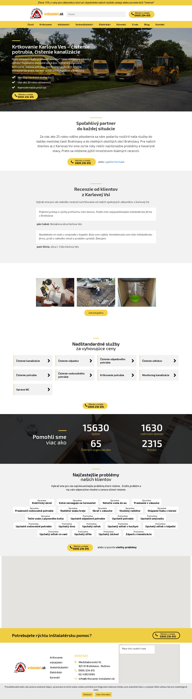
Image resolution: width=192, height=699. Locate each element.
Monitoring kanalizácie (155, 375)
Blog (147, 24)
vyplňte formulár (115, 161)
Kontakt (160, 24)
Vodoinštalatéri (84, 24)
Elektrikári (105, 24)
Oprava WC (22, 389)
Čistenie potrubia (26, 375)
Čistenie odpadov (68, 360)
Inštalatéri (63, 24)
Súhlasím (87, 694)
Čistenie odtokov (152, 360)
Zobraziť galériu (96, 313)
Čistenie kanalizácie (28, 360)
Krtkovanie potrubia (112, 375)
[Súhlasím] (188, 691)
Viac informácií (103, 694)
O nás (135, 24)
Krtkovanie (46, 24)
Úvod (31, 24)
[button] (141, 14)
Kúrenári (121, 24)
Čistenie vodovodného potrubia (71, 375)
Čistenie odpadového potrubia (112, 361)
